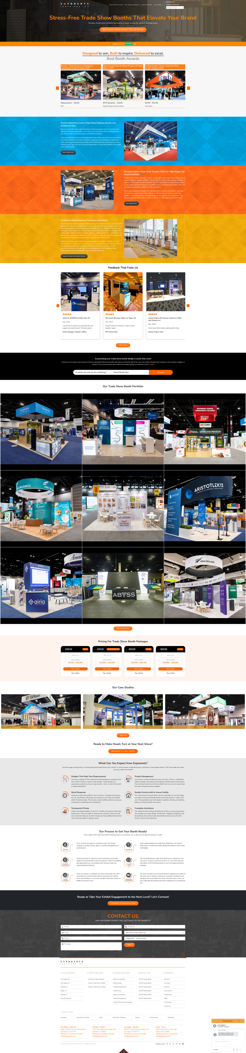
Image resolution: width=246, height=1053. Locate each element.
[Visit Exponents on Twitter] (173, 1044)
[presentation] (57, 88)
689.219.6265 (109, 1034)
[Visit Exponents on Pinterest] (176, 1044)
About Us (167, 979)
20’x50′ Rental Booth (145, 994)
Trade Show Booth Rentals (96, 979)
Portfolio (166, 987)
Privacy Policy (154, 1017)
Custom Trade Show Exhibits (96, 983)
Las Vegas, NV (65, 979)
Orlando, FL (64, 987)
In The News (168, 1002)
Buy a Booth (75, 673)
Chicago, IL (64, 994)
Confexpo (63, 1017)
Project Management (119, 998)
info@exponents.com (172, 4)
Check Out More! (123, 628)
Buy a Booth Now (131, 203)
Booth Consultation (119, 979)
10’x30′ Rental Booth (145, 983)
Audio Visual (117, 991)
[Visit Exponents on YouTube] (183, 1044)
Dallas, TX (64, 991)
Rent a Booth (75, 669)
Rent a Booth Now (68, 152)
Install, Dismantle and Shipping (122, 1002)
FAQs (101, 1017)
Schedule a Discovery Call (123, 903)
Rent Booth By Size (116, 5)
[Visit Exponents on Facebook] (167, 1044)
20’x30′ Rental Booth (145, 991)
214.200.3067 (172, 1034)
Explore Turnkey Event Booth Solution (74, 256)
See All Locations (66, 998)
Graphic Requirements (120, 987)
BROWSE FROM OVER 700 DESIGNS (123, 29)
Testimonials (168, 994)
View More (123, 345)
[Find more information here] (228, 1035)
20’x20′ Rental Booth (145, 987)
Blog (165, 998)
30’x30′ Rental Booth (145, 998)
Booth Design (117, 983)
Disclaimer (171, 1017)
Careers (137, 1017)
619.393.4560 (77, 1034)
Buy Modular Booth (132, 5)
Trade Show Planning (118, 1017)
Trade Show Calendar (82, 1017)
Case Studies (168, 991)
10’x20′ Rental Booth (145, 979)
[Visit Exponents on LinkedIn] (179, 1044)
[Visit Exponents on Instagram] (170, 1044)
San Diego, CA (65, 983)
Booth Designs (147, 5)
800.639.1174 (170, 2)
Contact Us (167, 1006)
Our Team (167, 983)
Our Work (157, 5)
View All (123, 735)
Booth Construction (119, 994)
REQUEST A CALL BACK (123, 751)
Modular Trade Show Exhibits (97, 987)
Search (161, 372)
